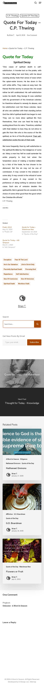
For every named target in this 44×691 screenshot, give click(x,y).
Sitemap (33, 682)
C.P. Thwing (12, 16)
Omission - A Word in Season (15, 606)
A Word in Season (12, 459)
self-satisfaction (22, 274)
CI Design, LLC (24, 682)
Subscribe (34, 342)
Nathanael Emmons (13, 463)
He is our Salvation (11, 264)
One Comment (32, 35)
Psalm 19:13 (7, 227)
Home (5, 48)
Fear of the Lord (21, 260)
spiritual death (9, 284)
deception (7, 260)
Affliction (9, 514)
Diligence (23, 459)
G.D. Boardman (19, 514)
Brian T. (11, 35)
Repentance (8, 274)
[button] (40, 3)
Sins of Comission (11, 279)
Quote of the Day (29, 16)
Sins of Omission (27, 279)
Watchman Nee (25, 567)
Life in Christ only (27, 264)
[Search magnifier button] (37, 324)
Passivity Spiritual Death (13, 269)
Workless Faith (23, 284)
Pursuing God (30, 269)
